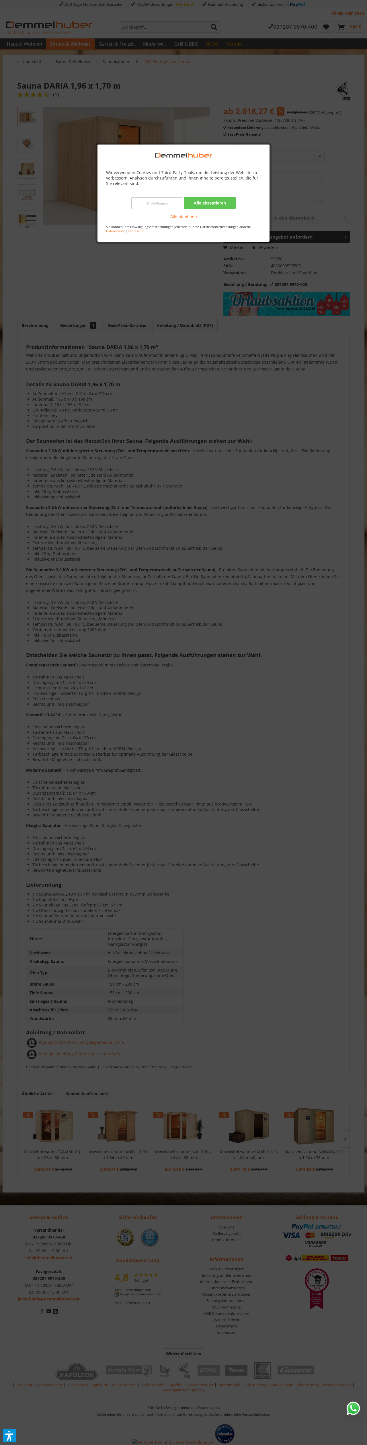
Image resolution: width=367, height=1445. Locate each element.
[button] (9, 1435)
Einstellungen (157, 203)
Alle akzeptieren (210, 203)
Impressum (136, 231)
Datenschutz (115, 231)
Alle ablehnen (183, 216)
